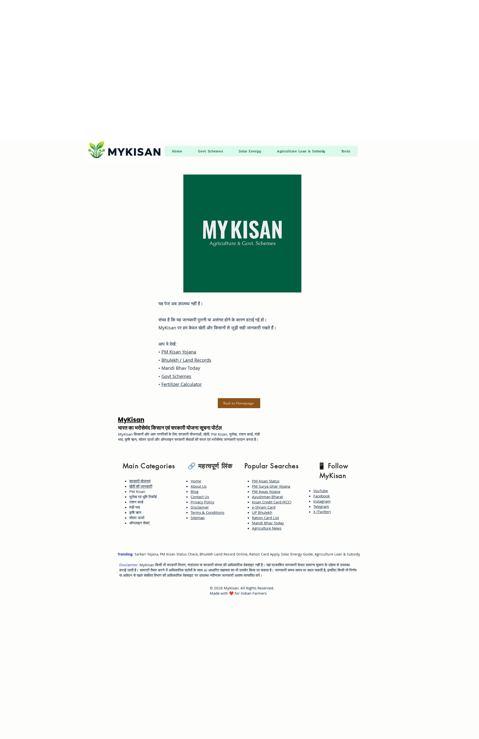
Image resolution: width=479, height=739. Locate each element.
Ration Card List (265, 517)
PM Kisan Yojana (178, 352)
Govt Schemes (176, 376)
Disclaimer (200, 507)
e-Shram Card (263, 507)
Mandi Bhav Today (268, 522)
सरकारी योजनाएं (140, 480)
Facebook (321, 495)
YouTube (320, 490)
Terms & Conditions (207, 512)
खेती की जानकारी (140, 486)
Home (196, 480)
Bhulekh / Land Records (186, 360)
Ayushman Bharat (267, 496)
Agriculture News (266, 528)
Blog (194, 491)
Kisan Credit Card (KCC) (271, 501)
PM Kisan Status (265, 480)
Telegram (321, 506)
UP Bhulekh (262, 512)
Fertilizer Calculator (181, 384)
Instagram (322, 501)
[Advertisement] (149, 35)
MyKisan (131, 420)
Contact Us (200, 496)
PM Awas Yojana (266, 491)
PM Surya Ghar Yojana (271, 486)
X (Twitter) (322, 511)
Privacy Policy (202, 501)
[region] (148, 493)
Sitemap (198, 517)
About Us (199, 486)
